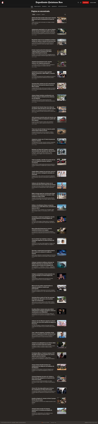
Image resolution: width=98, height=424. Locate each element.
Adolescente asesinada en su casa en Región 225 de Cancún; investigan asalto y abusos (44, 30)
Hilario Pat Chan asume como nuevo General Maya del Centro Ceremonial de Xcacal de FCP (44, 19)
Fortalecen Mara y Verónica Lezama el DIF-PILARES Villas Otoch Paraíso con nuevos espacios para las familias (43, 354)
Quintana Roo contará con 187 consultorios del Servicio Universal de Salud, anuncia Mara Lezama (43, 85)
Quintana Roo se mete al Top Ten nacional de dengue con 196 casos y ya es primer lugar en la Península (43, 299)
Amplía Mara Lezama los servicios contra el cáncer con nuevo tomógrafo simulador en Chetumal (43, 173)
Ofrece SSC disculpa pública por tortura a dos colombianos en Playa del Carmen (43, 388)
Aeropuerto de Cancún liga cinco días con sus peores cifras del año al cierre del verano (43, 107)
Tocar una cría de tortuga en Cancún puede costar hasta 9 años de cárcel (43, 129)
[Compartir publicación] (81, 2)
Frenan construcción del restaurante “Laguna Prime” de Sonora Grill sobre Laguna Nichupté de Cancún (42, 51)
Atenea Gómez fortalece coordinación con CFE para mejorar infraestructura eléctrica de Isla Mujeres (43, 97)
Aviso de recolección (22, 422)
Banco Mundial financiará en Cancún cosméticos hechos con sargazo (42, 229)
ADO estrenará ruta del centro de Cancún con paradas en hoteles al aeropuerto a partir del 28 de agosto (44, 119)
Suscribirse (85, 2)
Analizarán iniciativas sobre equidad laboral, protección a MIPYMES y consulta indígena (43, 73)
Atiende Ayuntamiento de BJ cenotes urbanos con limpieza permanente (42, 62)
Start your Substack (46, 422)
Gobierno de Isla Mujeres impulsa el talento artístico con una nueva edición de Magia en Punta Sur (44, 322)
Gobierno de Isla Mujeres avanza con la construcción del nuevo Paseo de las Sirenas (44, 183)
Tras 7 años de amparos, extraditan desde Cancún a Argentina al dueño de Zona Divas (43, 333)
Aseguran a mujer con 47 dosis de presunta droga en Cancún (43, 140)
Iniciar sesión (93, 2)
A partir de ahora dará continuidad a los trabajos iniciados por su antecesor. (43, 23)
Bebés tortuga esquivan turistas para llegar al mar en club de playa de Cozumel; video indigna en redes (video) (43, 195)
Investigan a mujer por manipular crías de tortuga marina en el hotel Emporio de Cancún (43, 218)
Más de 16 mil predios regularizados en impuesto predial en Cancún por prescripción (42, 287)
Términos (17, 422)
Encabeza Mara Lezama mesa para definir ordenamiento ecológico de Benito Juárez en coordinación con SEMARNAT (43, 310)
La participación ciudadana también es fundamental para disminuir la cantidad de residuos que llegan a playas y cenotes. (43, 43)
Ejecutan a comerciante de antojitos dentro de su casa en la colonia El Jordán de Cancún (43, 252)
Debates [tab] (43, 14)
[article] (49, 22)
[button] (32, 6)
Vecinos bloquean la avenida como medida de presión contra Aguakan (44, 402)
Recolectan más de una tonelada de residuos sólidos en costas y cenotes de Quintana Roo (44, 40)
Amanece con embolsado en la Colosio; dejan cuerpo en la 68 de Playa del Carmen (44, 343)
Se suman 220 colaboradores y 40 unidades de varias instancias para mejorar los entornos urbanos (42, 414)
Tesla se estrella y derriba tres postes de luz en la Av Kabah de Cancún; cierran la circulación (43, 161)
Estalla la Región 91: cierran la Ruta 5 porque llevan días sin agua (44, 399)
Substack (86, 422)
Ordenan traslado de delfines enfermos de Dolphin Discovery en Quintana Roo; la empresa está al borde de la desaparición (43, 263)
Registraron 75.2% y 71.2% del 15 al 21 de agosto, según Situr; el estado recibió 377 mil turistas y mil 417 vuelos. (43, 210)
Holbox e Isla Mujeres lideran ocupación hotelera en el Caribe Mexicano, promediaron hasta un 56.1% (44, 206)
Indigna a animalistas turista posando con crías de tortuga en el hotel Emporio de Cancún (43, 275)
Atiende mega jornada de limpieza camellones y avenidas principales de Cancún (42, 410)
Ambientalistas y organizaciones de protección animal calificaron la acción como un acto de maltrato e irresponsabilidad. (42, 279)
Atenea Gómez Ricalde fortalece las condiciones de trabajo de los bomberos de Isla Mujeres (43, 366)
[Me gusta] (32, 26)
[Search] (78, 2)
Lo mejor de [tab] (38, 14)
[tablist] (38, 14)
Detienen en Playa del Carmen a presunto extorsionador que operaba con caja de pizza (43, 150)
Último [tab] (33, 14)
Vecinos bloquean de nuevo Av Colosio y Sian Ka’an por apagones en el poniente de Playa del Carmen (43, 378)
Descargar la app (53, 422)
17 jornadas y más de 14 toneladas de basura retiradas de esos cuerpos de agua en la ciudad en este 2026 (43, 65)
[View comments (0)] (40, 26)
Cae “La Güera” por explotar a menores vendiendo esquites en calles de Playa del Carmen (43, 240)
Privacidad (13, 422)
